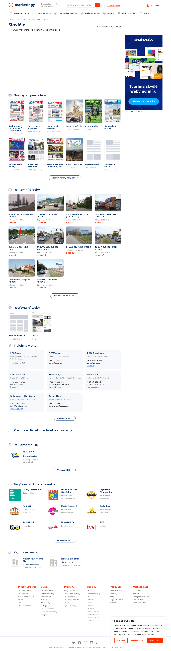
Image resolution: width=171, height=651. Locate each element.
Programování (46, 615)
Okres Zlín (36, 19)
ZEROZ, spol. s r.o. (95, 353)
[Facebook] (79, 642)
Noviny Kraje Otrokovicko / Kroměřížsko (15, 128)
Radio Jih (27, 506)
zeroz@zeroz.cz (93, 363)
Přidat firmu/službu (140, 603)
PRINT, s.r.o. (15, 353)
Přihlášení (154, 5)
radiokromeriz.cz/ (67, 513)
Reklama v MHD (24, 594)
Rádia (20, 603)
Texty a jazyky (46, 603)
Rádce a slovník (116, 591)
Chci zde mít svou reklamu (134, 111)
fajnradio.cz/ (104, 499)
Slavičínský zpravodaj (33, 165)
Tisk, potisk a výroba (67, 13)
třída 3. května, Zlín (21, 215)
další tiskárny (63, 418)
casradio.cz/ (104, 513)
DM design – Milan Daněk (22, 396)
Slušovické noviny (109, 165)
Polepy (66, 603)
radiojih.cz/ (27, 513)
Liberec (90, 606)
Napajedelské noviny (15, 165)
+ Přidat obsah (113, 5)
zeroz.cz (90, 365)
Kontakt (136, 594)
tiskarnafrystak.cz (56, 387)
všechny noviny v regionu (64, 177)
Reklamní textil (69, 597)
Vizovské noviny (74, 164)
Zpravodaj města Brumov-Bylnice (55, 165)
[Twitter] (73, 642)
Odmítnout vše (137, 640)
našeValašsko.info (18, 335)
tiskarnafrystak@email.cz (59, 384)
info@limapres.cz (17, 384)
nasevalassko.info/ (16, 339)
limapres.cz (14, 387)
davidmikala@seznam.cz (58, 406)
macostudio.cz (93, 387)
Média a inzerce (43, 13)
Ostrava (90, 600)
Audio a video (46, 600)
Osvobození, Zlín (20, 280)
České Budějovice (93, 612)
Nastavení (121, 640)
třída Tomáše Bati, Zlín (77, 215)
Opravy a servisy (115, 647)
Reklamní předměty (71, 600)
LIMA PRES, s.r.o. (18, 374)
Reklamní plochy (21, 13)
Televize (21, 600)
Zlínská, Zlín (78, 247)
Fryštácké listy (92, 164)
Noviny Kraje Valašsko (53, 127)
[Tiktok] (97, 642)
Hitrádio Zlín (67, 522)
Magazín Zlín (91, 126)
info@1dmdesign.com (19, 406)
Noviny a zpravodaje (26, 597)
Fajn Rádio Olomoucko (106, 491)
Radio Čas (105, 506)
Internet (110, 13)
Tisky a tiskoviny (70, 591)
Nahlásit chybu (138, 600)
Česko (11, 19)
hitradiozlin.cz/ (66, 526)
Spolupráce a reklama (141, 597)
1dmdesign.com (16, 408)
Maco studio (93, 374)
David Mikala (55, 396)
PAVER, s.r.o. (54, 353)
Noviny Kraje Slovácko (34, 127)
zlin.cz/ (34, 339)
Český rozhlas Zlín (32, 490)
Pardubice (91, 621)
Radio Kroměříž (69, 506)
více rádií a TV (64, 540)
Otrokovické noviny (110, 127)
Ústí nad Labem (93, 618)
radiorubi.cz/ (27, 526)
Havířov (90, 627)
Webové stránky (24, 606)
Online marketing (47, 594)
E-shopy (44, 606)
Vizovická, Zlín (47, 215)
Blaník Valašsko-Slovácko (69, 491)
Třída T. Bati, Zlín (106, 248)
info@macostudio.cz (95, 384)
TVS (102, 522)
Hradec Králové (93, 615)
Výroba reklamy (70, 606)
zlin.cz (35, 335)
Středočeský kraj (93, 594)
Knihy (146, 13)
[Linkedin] (91, 642)
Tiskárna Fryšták (57, 374)
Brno (89, 597)
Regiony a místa (129, 13)
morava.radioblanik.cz (69, 499)
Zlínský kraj (22, 19)
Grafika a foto (46, 597)
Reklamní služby (92, 13)
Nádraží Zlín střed (70, 559)
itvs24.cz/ (103, 526)
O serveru (137, 591)
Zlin (88, 624)
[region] (138, 631)
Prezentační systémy (72, 594)
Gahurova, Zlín (19, 248)
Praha (89, 591)
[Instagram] (85, 642)
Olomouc (90, 609)
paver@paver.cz (55, 363)
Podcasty (113, 594)
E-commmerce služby (49, 612)
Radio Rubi (28, 522)
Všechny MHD (63, 470)
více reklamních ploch (64, 295)
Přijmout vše (155, 640)
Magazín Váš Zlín (74, 126)
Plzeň (89, 603)
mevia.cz (103, 647)
